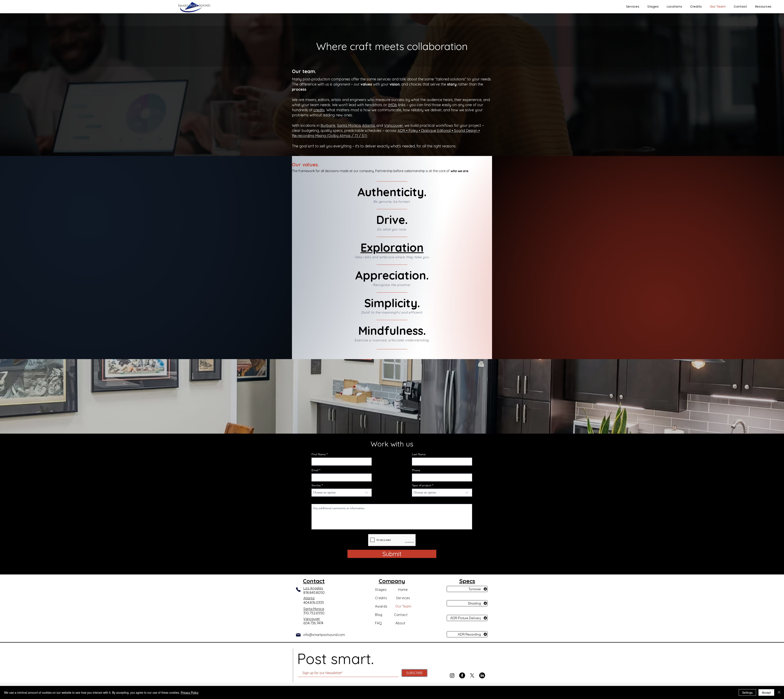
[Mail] (298, 635)
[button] (673, 6)
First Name (319, 454)
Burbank (328, 125)
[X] (472, 675)
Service (316, 485)
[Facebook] (462, 675)
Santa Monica (349, 125)
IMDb (392, 104)
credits (319, 110)
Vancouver (393, 125)
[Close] (779, 692)
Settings (747, 692)
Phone (416, 470)
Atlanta (368, 125)
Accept (766, 692)
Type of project (421, 485)
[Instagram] (452, 675)
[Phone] (298, 589)
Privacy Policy (189, 692)
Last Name (419, 454)
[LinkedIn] (482, 675)
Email (315, 470)
